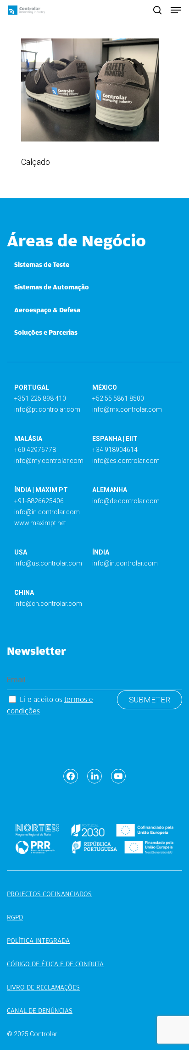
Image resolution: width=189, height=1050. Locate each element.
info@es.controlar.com (126, 460)
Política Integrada (38, 940)
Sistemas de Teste (41, 264)
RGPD (15, 917)
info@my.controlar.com (48, 460)
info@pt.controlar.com (47, 409)
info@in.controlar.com (47, 512)
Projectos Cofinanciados (49, 894)
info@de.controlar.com (126, 501)
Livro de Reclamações (43, 987)
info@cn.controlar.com (48, 603)
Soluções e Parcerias (46, 332)
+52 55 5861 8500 (118, 398)
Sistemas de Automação (51, 287)
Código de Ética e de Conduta (55, 964)
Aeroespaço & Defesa (47, 310)
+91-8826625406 (39, 501)
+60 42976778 (35, 449)
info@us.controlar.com (48, 563)
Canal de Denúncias (39, 1010)
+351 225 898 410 (40, 398)
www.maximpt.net (40, 523)
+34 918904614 (115, 449)
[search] (157, 10)
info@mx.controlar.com (127, 409)
